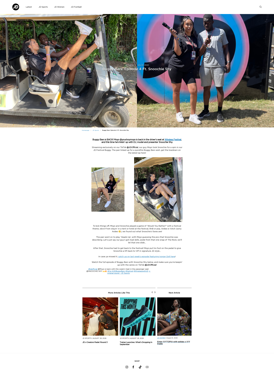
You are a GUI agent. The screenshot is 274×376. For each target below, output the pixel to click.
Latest (29, 7)
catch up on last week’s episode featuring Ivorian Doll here (146, 257)
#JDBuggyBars (118, 271)
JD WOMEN (161, 338)
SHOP (137, 361)
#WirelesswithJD (141, 271)
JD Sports (43, 7)
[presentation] (152, 292)
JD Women (59, 7)
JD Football (76, 7)
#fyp (109, 271)
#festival (129, 271)
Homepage (85, 130)
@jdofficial (92, 269)
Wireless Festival (173, 139)
